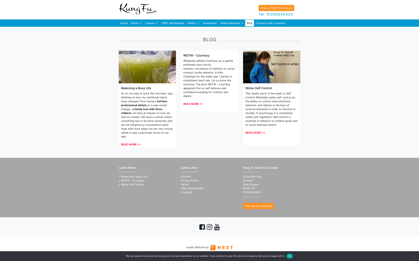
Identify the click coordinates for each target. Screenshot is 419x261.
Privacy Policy (189, 180)
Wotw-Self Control (259, 88)
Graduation (210, 23)
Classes (150, 23)
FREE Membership (173, 23)
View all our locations (258, 206)
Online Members (230, 23)
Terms (184, 184)
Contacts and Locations (270, 23)
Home (124, 23)
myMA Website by (198, 247)
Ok (289, 256)
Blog (249, 23)
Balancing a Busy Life (136, 88)
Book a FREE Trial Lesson (276, 8)
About (134, 23)
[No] (415, 256)
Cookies (186, 176)
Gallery (191, 23)
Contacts (186, 192)
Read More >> (131, 144)
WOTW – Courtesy (196, 55)
